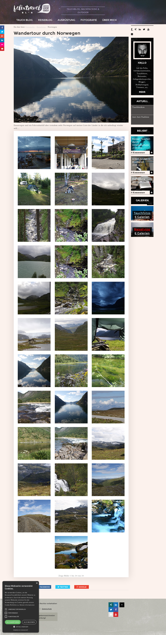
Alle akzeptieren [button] (13, 622)
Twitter (63, 587)
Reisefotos (41, 27)
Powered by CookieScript (20, 630)
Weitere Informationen (27, 605)
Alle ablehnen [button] (29, 622)
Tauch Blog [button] (24, 19)
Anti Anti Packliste (140, 117)
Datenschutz (47, 609)
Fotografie (30, 27)
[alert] (20, 607)
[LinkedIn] (2, 40)
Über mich (109, 19)
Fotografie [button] (89, 19)
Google (82, 587)
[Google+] (2, 36)
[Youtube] (2, 49)
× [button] (37, 583)
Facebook (44, 587)
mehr (142, 92)
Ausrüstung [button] (66, 19)
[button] (6, 609)
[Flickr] (2, 44)
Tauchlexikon (138, 107)
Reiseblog (45, 19)
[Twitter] (2, 32)
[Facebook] (2, 27)
